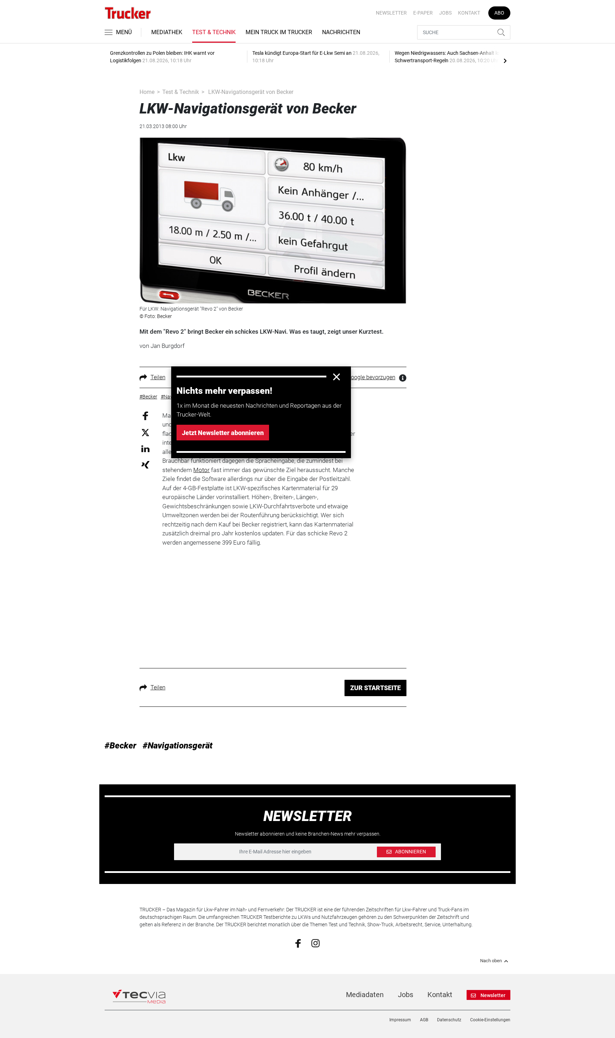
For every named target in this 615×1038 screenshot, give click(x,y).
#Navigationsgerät (177, 746)
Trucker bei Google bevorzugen (356, 377)
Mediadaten (365, 994)
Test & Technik (214, 32)
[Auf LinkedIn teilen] (145, 448)
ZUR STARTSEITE (375, 688)
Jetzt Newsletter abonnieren (223, 432)
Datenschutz (449, 1019)
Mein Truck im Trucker (279, 32)
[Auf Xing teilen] (145, 464)
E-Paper (423, 13)
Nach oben (491, 960)
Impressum (400, 1019)
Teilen (158, 377)
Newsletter (391, 13)
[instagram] (315, 943)
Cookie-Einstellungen (490, 1019)
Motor (201, 469)
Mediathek (166, 32)
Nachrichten (341, 32)
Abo (499, 13)
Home (147, 92)
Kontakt (469, 13)
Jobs (445, 13)
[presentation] (505, 60)
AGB (424, 1019)
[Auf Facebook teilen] (145, 415)
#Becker (120, 746)
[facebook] (298, 943)
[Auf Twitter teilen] (145, 432)
